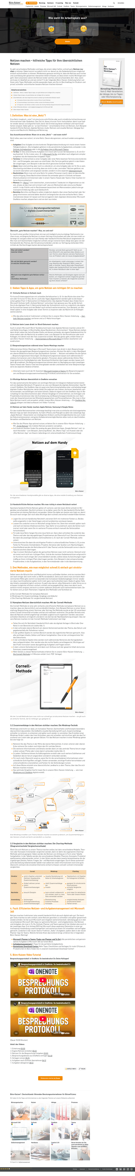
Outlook (59, 6)
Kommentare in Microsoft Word (48, 339)
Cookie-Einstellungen (107, 1169)
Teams (72, 6)
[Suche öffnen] (114, 3)
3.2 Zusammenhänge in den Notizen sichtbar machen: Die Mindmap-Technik (35, 102)
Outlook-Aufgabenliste (22, 149)
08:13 (31, 1063)
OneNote (66, 6)
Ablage (104, 6)
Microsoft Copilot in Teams (55, 371)
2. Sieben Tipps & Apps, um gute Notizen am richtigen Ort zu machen (31, 95)
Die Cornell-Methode (21, 654)
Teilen (83, 1069)
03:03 (46, 1053)
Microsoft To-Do (50, 154)
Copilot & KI (29, 6)
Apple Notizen (22, 426)
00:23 (34, 1051)
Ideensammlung (75, 171)
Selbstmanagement (94, 6)
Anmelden (121, 3)
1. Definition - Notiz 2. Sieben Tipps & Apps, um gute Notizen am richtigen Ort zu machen (36, 92)
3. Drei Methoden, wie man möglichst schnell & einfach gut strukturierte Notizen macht (36, 97)
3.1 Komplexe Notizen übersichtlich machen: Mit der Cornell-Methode (33, 100)
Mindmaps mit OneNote (22, 772)
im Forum (57, 1078)
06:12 (44, 1060)
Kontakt (76, 3)
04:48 (50, 1056)
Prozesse (43, 6)
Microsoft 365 (51, 6)
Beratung (42, 3)
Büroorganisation (81, 6)
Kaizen (36, 6)
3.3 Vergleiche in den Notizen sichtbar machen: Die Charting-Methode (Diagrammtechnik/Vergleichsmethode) (43, 104)
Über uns (68, 3)
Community (33, 3)
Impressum (82, 1169)
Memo (26, 183)
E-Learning (59, 3)
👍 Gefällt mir (70, 1069)
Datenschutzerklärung (93, 1169)
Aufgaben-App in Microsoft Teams (54, 149)
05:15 (27, 1058)
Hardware (111, 6)
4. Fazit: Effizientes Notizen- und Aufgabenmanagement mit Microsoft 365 (32, 107)
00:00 (23, 1049)
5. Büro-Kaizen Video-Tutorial (20, 109)
